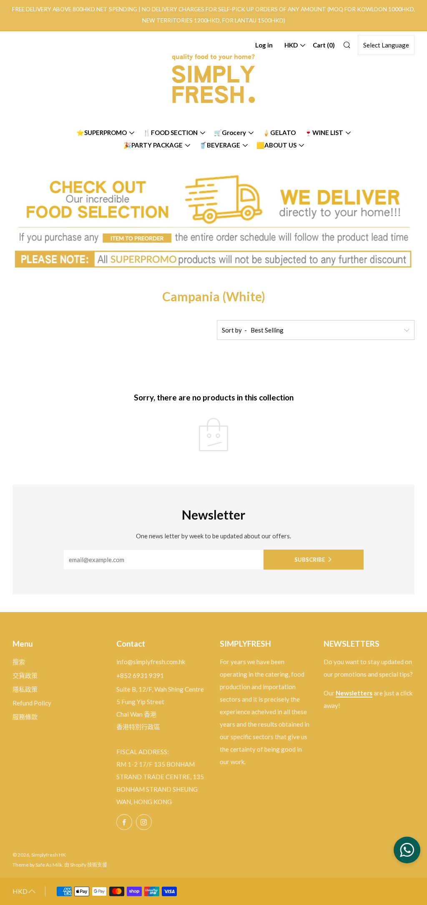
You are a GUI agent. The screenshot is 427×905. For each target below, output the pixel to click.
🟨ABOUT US (276, 145)
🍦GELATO (279, 132)
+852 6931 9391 (140, 675)
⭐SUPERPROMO (101, 132)
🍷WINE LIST (323, 132)
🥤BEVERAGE (219, 145)
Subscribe (309, 559)
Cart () (324, 45)
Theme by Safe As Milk (37, 865)
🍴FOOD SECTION (170, 132)
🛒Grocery (230, 132)
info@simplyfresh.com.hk (150, 661)
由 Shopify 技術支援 (85, 865)
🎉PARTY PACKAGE (153, 145)
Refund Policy (32, 703)
